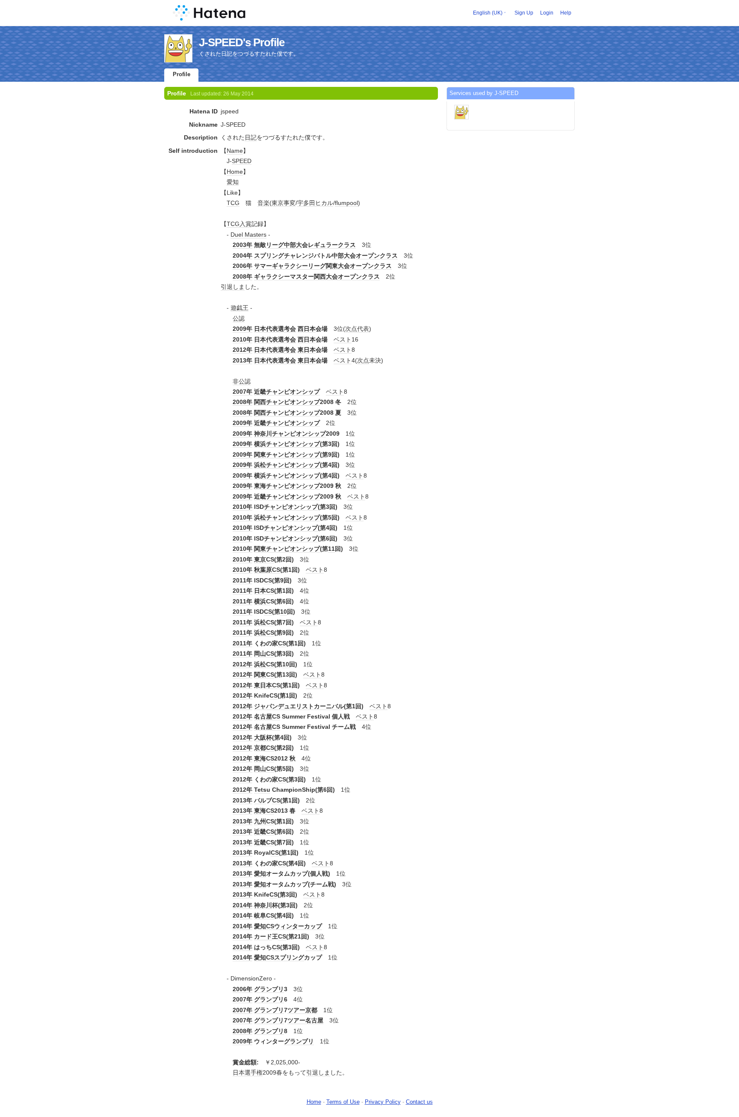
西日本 (307, 328)
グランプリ (269, 989)
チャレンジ (299, 255)
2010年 (242, 339)
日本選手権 (248, 1072)
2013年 (242, 360)
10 (283, 611)
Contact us (419, 1102)
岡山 (260, 653)
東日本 (307, 349)
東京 (260, 559)
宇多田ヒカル (315, 202)
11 (331, 548)
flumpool (346, 202)
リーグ (275, 244)
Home (235, 171)
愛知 (233, 181)
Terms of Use (343, 1102)
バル (260, 800)
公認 (239, 318)
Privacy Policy (383, 1102)
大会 (344, 265)
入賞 (245, 223)
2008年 (242, 276)
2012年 (242, 349)
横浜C (262, 601)
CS (270, 559)
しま (239, 286)
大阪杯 (263, 737)
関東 (332, 265)
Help (565, 13)
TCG (233, 202)
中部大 (293, 244)
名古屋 (263, 716)
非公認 (242, 381)
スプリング (269, 255)
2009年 (242, 328)
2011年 (242, 580)
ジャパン (266, 706)
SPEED (241, 160)
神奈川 (263, 433)
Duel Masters (248, 234)
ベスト (343, 339)
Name (235, 150)
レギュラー (323, 244)
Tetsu (262, 789)
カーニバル (329, 706)
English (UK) (488, 13)
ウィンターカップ (298, 926)
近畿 (260, 391)
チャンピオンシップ (293, 391)
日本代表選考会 (275, 328)
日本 (260, 590)
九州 (260, 821)
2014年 (242, 905)
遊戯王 (239, 307)
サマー (263, 265)
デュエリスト (296, 706)
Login (546, 13)
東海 (260, 485)
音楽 (263, 202)
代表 (363, 328)
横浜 (260, 443)
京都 (260, 747)
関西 (320, 276)
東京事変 (284, 202)
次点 (351, 328)
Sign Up (523, 13)
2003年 (242, 244)
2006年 (242, 265)
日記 (251, 137)
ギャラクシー (290, 265)
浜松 (260, 464)
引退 (227, 286)
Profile (181, 74)
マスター (302, 276)
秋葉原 (263, 569)
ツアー (296, 1010)
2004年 (242, 255)
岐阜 (260, 915)
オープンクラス (377, 255)
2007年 (242, 391)
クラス (347, 244)
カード (263, 936)
